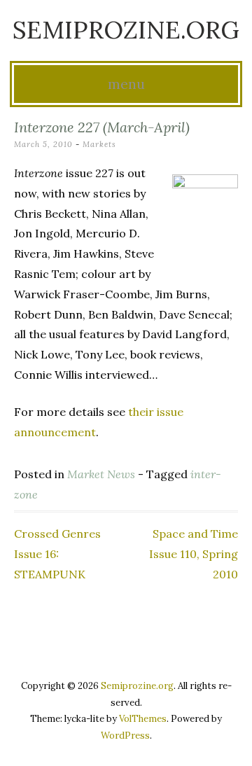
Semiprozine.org (126, 30)
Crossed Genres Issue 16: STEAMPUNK (57, 554)
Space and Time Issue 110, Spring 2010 (193, 554)
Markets (99, 144)
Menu (126, 84)
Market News (101, 474)
